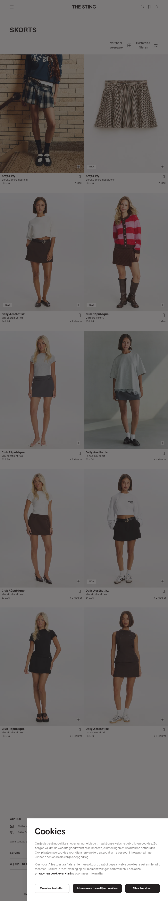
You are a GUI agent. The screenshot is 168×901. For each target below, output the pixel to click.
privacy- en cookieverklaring (54, 873)
